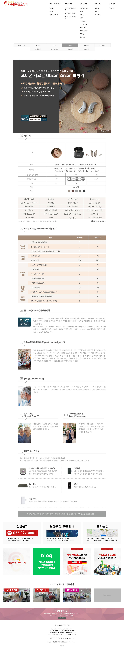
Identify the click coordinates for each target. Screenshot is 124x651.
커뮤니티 (97, 3)
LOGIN (62, 646)
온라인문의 (98, 14)
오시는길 (112, 3)
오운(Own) (83, 37)
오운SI (81, 14)
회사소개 (52, 8)
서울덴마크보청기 (55, 3)
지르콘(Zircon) (84, 31)
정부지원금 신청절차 (70, 13)
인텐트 (81, 18)
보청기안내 (83, 3)
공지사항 (97, 8)
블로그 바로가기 (54, 14)
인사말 (51, 11)
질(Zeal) (82, 11)
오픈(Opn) (82, 34)
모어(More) (83, 27)
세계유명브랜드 (84, 8)
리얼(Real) (83, 21)
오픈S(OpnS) (83, 24)
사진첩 (96, 11)
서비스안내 (68, 3)
